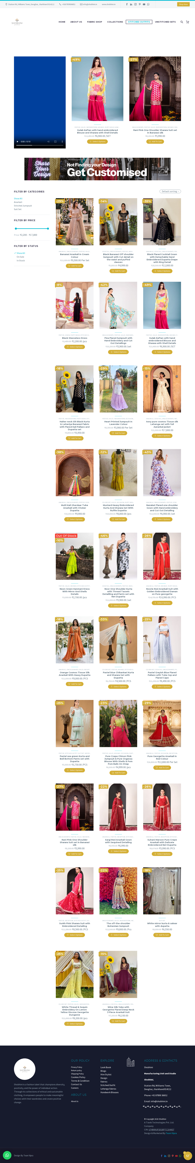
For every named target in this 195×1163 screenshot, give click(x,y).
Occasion (129, 418)
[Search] (181, 22)
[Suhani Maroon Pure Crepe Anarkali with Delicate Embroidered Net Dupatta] (162, 807)
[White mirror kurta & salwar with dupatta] (162, 890)
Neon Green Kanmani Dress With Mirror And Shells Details (75, 591)
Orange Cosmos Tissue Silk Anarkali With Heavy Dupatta (74, 673)
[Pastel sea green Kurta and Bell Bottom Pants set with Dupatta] (75, 723)
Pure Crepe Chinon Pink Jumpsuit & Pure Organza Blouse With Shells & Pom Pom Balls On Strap (118, 760)
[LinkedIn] (131, 4)
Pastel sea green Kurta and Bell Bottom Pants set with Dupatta (75, 759)
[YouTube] (144, 4)
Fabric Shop (94, 22)
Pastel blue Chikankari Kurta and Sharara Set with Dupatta (118, 675)
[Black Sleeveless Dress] (75, 305)
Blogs (103, 1070)
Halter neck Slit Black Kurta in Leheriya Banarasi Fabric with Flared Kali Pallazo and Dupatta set (75, 425)
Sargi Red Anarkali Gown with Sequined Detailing (118, 841)
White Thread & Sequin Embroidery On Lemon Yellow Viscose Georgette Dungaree (75, 1011)
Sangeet (118, 127)
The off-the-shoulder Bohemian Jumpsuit (118, 924)
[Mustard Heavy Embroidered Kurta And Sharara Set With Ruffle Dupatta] (118, 472)
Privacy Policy (76, 1067)
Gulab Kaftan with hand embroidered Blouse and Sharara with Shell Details (97, 131)
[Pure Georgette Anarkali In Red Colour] (162, 723)
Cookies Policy (78, 1077)
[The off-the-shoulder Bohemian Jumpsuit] (118, 890)
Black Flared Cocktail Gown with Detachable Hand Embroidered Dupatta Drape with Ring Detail (162, 258)
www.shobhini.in (108, 4)
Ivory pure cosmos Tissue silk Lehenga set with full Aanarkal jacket (162, 424)
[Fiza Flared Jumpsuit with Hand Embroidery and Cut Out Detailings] (118, 305)
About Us (76, 22)
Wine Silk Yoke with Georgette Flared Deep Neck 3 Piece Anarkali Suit (118, 1010)
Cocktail (105, 251)
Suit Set (81, 753)
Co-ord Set (106, 502)
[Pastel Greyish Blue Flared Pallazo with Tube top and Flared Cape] (162, 639)
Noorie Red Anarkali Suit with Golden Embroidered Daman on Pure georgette (162, 591)
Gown (67, 335)
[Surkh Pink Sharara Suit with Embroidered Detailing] (75, 890)
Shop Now (183, 4)
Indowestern (91, 127)
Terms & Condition (80, 1080)
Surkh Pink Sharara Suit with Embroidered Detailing (74, 924)
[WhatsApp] (148, 4)
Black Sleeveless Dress (74, 338)
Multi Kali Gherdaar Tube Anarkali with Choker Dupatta (74, 508)
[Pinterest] (140, 4)
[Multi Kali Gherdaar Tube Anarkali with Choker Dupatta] (75, 472)
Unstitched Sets (165, 22)
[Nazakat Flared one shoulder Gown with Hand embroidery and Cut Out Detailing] (162, 472)
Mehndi (101, 127)
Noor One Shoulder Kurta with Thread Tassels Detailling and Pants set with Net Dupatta (118, 593)
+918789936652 (68, 4)
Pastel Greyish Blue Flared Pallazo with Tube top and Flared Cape (162, 675)
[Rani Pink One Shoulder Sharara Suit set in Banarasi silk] (155, 88)
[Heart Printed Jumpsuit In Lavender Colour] (118, 388)
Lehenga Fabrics (108, 1088)
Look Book (105, 1067)
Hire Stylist (105, 1074)
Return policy (76, 1070)
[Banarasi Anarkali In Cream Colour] (75, 221)
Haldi (83, 127)
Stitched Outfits (139, 22)
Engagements (137, 127)
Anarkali (62, 251)
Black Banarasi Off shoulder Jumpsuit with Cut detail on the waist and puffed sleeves (118, 258)
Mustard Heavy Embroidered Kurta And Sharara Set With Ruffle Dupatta (118, 508)
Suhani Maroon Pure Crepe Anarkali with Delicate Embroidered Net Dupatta (162, 842)
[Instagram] (135, 4)
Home (62, 22)
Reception (88, 669)
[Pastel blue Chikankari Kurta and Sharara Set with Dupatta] (118, 639)
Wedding (88, 753)
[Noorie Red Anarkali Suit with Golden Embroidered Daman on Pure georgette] (162, 556)
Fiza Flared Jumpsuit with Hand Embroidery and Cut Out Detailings (118, 340)
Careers (75, 1087)
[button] (7, 1155)
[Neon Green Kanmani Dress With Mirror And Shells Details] (75, 556)
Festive (77, 127)
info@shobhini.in (90, 4)
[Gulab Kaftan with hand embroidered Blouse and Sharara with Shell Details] (97, 88)
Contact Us (76, 1084)
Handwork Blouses (109, 1092)
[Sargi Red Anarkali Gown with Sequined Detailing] (118, 807)
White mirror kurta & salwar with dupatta (162, 924)
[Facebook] (127, 4)
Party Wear (109, 127)
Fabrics (103, 1081)
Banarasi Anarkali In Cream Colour (74, 255)
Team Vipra (171, 1133)
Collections (115, 22)
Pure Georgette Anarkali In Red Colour (162, 757)
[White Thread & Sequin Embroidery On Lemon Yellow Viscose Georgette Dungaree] (75, 974)
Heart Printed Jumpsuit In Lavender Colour (118, 422)
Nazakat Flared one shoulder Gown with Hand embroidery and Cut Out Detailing (162, 508)
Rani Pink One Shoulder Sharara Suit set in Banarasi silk (155, 131)
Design (103, 1078)
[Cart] (188, 22)
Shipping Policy (77, 1074)
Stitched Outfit (87, 335)
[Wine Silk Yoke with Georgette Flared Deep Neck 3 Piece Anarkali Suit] (118, 974)
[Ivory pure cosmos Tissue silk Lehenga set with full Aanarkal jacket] (162, 388)
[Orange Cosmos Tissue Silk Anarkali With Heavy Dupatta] (75, 639)
